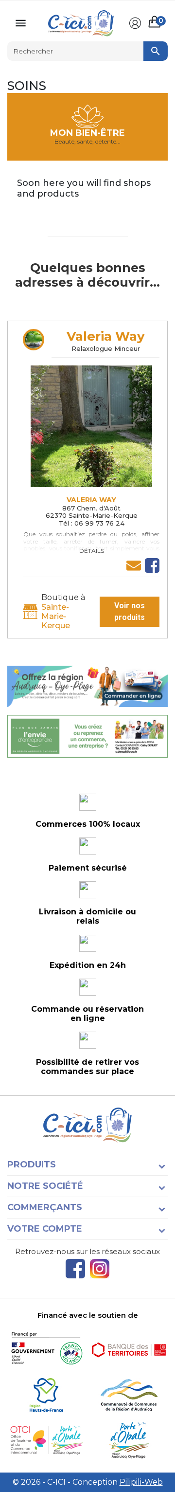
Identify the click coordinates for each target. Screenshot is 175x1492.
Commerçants (44, 1207)
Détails (91, 550)
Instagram (99, 1268)
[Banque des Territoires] (129, 1349)
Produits (31, 1164)
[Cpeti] (46, 1440)
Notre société (45, 1186)
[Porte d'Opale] (129, 1440)
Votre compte (44, 1228)
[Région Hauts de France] (46, 1395)
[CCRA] (129, 1395)
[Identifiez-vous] (135, 23)
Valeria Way (106, 336)
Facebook (75, 1268)
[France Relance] (46, 1349)
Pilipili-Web (141, 1482)
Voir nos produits (129, 611)
